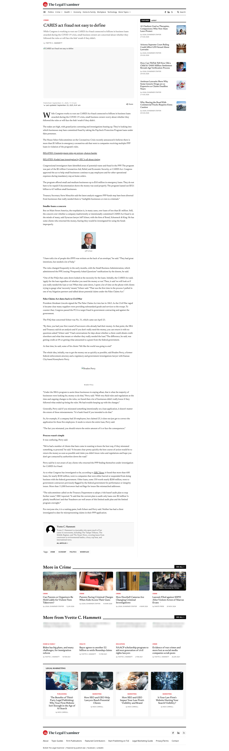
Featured (145, 20)
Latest (153, 20)
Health (82, 644)
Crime (46, 20)
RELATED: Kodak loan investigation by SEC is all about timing (71, 160)
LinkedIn (100, 748)
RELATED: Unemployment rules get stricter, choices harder (70, 153)
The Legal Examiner (56, 748)
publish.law (80, 748)
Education (120, 644)
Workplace (84, 552)
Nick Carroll (63, 712)
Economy (62, 552)
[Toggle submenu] (62, 12)
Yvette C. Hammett (54, 43)
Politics (73, 552)
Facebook (91, 748)
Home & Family (49, 644)
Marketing (96, 694)
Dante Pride (159, 606)
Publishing (62, 694)
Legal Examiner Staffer (151, 34)
